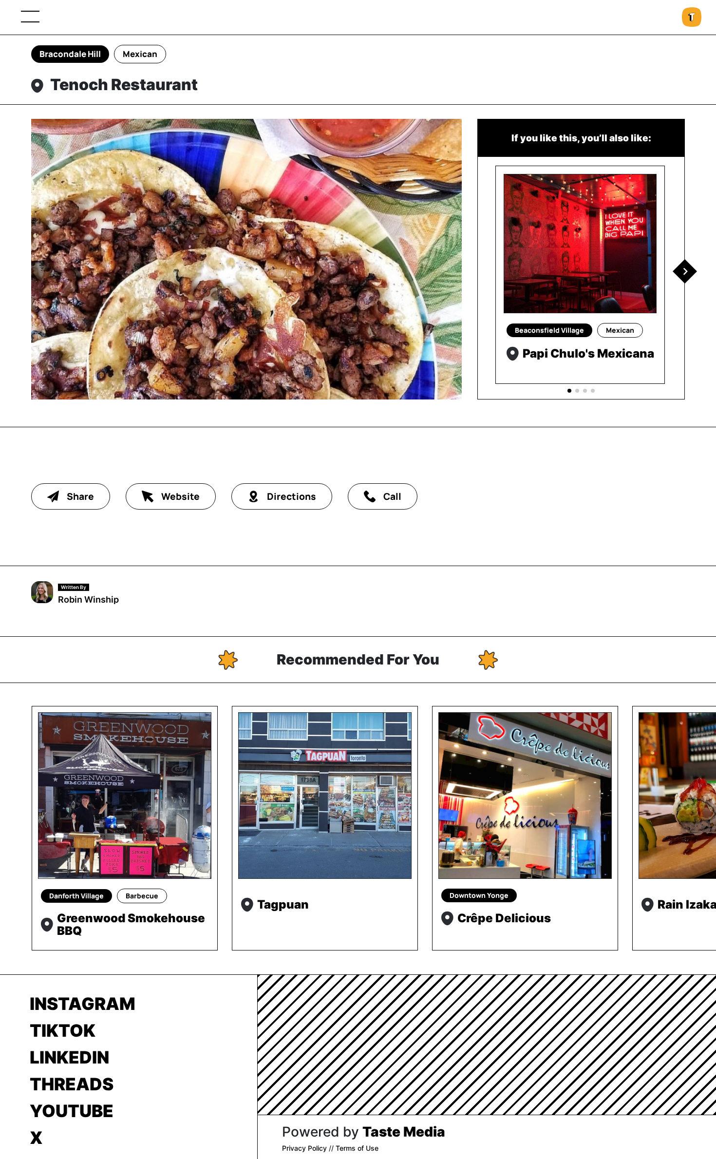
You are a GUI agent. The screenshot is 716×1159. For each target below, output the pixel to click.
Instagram (82, 1003)
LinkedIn (69, 1057)
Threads (71, 1084)
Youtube (71, 1111)
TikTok (62, 1030)
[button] (685, 271)
